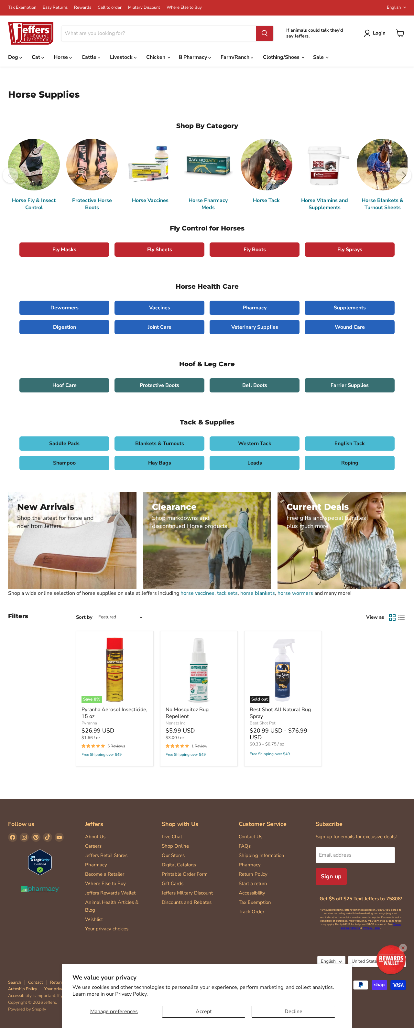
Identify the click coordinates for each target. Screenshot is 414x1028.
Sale (319, 57)
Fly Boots (255, 249)
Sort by (84, 617)
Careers (93, 846)
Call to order (110, 7)
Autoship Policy (22, 989)
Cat (36, 57)
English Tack (349, 443)
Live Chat (172, 836)
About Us (95, 836)
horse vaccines (197, 593)
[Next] (403, 175)
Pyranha (89, 723)
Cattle (90, 57)
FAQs (245, 846)
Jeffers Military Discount (187, 893)
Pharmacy (255, 307)
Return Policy (253, 874)
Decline (293, 1011)
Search (14, 982)
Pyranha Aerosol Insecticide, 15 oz (114, 713)
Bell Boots (254, 385)
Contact (35, 982)
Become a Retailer (104, 874)
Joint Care (159, 327)
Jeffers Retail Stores (106, 855)
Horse (61, 57)
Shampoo (64, 462)
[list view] (401, 617)
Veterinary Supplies (254, 327)
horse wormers (295, 593)
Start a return (253, 883)
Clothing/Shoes (282, 57)
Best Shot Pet (263, 723)
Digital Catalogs (179, 865)
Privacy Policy (371, 928)
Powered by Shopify (27, 1009)
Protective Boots (159, 385)
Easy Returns (55, 7)
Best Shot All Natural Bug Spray (280, 713)
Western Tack (254, 443)
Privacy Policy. (131, 994)
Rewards (82, 7)
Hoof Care (64, 385)
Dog (13, 57)
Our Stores (173, 855)
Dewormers (64, 307)
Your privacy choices (106, 929)
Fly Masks (64, 249)
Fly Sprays (349, 249)
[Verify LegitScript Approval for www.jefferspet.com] (40, 863)
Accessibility (252, 893)
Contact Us (250, 836)
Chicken (156, 57)
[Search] (264, 33)
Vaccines (159, 307)
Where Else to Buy (184, 7)
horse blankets (257, 593)
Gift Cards (172, 883)
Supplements (350, 307)
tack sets (227, 593)
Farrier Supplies (350, 385)
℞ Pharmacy (193, 57)
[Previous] (10, 175)
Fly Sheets (159, 249)
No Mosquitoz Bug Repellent (187, 713)
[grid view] (392, 617)
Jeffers (94, 824)
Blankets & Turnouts (159, 443)
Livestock (122, 57)
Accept (204, 1011)
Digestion (64, 327)
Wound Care (350, 327)
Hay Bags (159, 462)
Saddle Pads (64, 443)
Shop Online (175, 846)
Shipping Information (261, 855)
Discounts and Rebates (187, 902)
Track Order (251, 911)
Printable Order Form (185, 874)
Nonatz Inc (175, 723)
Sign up (331, 876)
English (394, 7)
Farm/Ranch (236, 57)
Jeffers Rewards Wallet (110, 893)
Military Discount (144, 7)
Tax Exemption (22, 7)
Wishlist (94, 919)
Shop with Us (180, 824)
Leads (254, 462)
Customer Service (263, 824)
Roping (349, 462)
